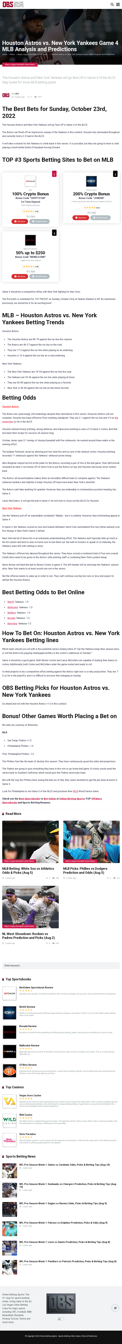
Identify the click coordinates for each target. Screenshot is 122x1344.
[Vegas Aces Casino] (9, 1108)
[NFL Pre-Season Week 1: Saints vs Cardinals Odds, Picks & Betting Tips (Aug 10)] (9, 1177)
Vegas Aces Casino (30, 1095)
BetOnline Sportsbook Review (36, 987)
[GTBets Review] (9, 1077)
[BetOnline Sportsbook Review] (30, 186)
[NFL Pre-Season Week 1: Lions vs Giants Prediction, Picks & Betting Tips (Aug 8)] (9, 1254)
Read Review (41, 221)
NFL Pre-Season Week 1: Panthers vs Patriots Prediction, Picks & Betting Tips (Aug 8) (67, 1261)
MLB (75, 791)
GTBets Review (28, 1064)
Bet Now (21, 221)
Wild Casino (25, 1114)
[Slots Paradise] (9, 1146)
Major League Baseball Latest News (32, 54)
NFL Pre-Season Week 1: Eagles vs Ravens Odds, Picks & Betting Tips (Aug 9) (63, 1203)
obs (17, 93)
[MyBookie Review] (9, 1058)
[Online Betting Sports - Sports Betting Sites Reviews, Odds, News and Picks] (13, 4)
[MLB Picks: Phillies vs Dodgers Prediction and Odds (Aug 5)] (91, 842)
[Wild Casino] (9, 1127)
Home (4, 54)
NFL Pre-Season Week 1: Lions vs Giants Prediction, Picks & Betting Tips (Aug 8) (64, 1242)
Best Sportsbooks (29, 798)
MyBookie (12, 607)
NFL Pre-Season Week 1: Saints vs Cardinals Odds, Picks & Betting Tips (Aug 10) (64, 1164)
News (12, 54)
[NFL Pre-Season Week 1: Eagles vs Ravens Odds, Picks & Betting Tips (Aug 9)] (9, 1216)
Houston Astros (10, 406)
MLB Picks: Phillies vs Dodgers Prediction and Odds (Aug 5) (85, 870)
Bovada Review (27, 1026)
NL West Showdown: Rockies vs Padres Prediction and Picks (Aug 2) (28, 936)
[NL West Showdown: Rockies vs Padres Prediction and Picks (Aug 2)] (30, 907)
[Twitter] (115, 1308)
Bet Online (50, 798)
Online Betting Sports (72, 798)
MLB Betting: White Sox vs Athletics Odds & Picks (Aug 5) (28, 870)
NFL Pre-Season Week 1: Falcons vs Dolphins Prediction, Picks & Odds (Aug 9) (63, 1222)
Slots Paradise (27, 1134)
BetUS (10, 601)
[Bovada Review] (30, 245)
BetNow (11, 612)
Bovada (11, 618)
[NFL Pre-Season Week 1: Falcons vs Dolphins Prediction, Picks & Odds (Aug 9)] (9, 1235)
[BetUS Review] (91, 186)
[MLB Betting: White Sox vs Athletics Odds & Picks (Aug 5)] (30, 842)
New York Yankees (11, 508)
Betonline (12, 623)
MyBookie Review (29, 1045)
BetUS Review (27, 1006)
